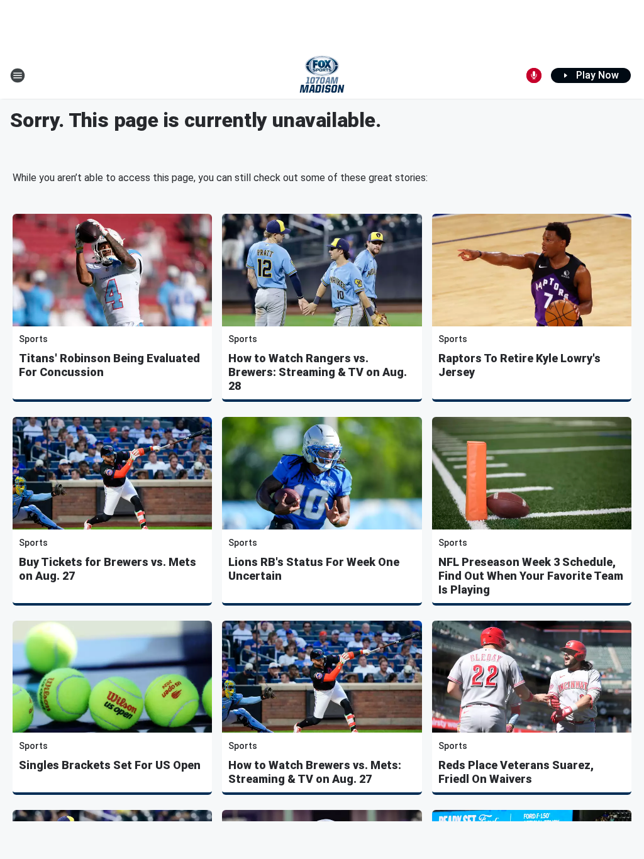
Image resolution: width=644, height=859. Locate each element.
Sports (33, 339)
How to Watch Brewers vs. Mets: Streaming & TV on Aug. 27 (314, 771)
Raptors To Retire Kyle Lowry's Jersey (519, 365)
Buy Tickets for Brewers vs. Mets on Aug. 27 (107, 568)
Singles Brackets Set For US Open (110, 765)
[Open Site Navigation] (17, 75)
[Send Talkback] (533, 75)
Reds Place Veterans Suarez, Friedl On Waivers (516, 771)
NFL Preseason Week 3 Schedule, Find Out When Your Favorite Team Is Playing (530, 575)
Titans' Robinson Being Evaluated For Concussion (109, 365)
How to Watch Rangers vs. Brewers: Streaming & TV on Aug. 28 (317, 372)
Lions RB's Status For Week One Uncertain (313, 568)
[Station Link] (322, 75)
